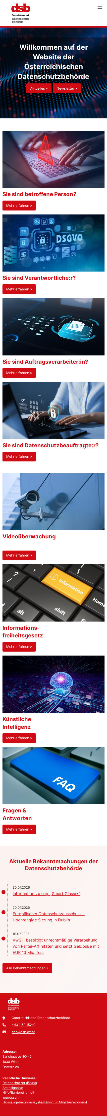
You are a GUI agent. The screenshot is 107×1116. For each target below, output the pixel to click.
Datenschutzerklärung (19, 1083)
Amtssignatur (12, 1088)
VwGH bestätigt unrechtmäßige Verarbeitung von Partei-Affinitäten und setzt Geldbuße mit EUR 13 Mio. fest (56, 946)
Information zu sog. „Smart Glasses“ (46, 893)
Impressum (10, 1097)
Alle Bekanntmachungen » (27, 968)
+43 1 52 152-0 (23, 1025)
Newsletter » (66, 88)
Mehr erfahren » (19, 205)
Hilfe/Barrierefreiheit (18, 1092)
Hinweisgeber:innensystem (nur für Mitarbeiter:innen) (44, 1102)
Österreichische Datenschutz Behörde (20, 13)
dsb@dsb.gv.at (23, 1032)
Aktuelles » (39, 88)
